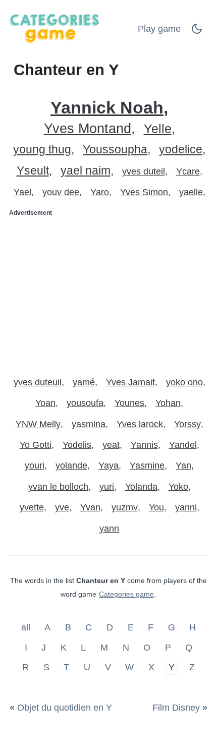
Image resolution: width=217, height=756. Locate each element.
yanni (186, 507)
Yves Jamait (130, 382)
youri (34, 465)
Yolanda (141, 487)
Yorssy (187, 424)
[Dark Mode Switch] (196, 31)
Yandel (183, 445)
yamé (84, 382)
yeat (111, 445)
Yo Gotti (35, 445)
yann (109, 529)
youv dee (60, 192)
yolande (71, 465)
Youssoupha (115, 149)
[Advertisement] (108, 292)
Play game (159, 29)
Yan (183, 465)
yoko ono (184, 382)
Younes (129, 403)
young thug (42, 149)
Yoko (178, 487)
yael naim (86, 171)
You (156, 507)
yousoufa (85, 403)
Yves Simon (144, 192)
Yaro (99, 192)
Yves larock (140, 424)
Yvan (90, 507)
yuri (106, 487)
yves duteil (143, 171)
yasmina (88, 424)
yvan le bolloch (58, 487)
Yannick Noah (107, 107)
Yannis (144, 445)
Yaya (108, 465)
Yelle (158, 129)
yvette (32, 507)
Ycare (188, 171)
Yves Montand (87, 129)
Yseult (33, 171)
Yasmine (147, 465)
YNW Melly (38, 424)
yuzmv (125, 507)
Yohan (168, 403)
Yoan (45, 403)
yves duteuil (38, 382)
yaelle (191, 192)
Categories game (126, 594)
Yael (22, 192)
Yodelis (77, 445)
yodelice (180, 149)
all (27, 627)
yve (62, 507)
